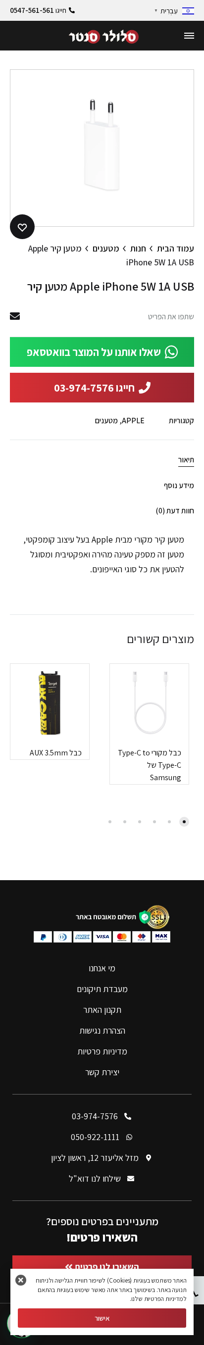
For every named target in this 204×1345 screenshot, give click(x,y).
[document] (102, 672)
